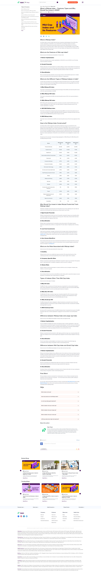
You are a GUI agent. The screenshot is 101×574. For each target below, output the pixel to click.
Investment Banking (64, 553)
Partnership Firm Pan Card (67, 570)
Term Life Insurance (41, 548)
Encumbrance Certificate (51, 544)
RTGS (69, 553)
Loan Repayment (62, 537)
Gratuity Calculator (41, 533)
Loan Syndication (69, 537)
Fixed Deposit (77, 560)
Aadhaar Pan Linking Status (60, 565)
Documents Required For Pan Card (58, 569)
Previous (20, 470)
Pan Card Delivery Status (24, 570)
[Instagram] (21, 516)
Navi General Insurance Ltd (78, 520)
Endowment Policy (67, 548)
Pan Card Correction (41, 569)
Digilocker (31, 565)
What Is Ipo (25, 541)
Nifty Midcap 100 (54, 542)
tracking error (51, 243)
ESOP (21, 561)
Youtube (64, 520)
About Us (42, 514)
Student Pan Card (75, 570)
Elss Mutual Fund (78, 541)
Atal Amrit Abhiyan (73, 549)
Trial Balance (73, 553)
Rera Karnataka (57, 545)
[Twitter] (27, 516)
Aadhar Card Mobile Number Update (48, 565)
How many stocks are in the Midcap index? (49, 396)
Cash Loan (53, 514)
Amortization (24, 545)
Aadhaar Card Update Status (43, 566)
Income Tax (24, 556)
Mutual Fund (54, 522)
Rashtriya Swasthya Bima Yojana (54, 561)
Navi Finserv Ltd (76, 518)
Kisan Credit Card (35, 554)
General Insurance (48, 548)
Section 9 (54, 556)
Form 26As (73, 556)
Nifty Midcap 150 (61, 542)
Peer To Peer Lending (76, 537)
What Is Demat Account (31, 541)
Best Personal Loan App (38, 537)
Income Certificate (60, 556)
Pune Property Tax (51, 545)
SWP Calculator (78, 531)
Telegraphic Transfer (45, 553)
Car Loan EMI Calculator (68, 532)
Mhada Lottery (76, 544)
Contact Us (43, 518)
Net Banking (36, 553)
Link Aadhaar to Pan (52, 570)
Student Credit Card (52, 553)
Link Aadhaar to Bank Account (60, 566)
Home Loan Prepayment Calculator (28, 534)
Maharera (65, 544)
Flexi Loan (31, 537)
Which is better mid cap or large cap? (48, 410)
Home (41, 6)
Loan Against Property (31, 545)
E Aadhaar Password (68, 565)
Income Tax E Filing (32, 556)
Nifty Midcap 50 (48, 542)
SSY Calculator (61, 531)
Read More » (25, 478)
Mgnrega (23, 560)
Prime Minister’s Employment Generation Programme (56, 560)
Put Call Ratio (46, 541)
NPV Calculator (72, 533)
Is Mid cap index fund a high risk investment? (50, 419)
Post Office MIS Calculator (38, 531)
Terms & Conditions (77, 516)
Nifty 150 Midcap (43, 383)
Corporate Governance (45, 520)
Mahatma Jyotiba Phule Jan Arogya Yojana (36, 549)
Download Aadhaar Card (37, 565)
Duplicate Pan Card (48, 569)
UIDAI (22, 565)
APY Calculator (66, 533)
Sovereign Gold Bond (39, 541)
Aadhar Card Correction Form (78, 565)
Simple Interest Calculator (22, 533)
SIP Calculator (55, 531)
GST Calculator (60, 532)
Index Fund (51, 541)
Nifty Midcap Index (42, 542)
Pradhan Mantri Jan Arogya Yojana (58, 548)
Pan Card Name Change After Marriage (35, 570)
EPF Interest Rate (26, 561)
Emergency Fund (29, 538)
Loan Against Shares (36, 538)
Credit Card (32, 553)
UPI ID (77, 553)
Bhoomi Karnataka (70, 544)
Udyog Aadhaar (35, 566)
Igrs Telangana (34, 544)
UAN (26, 560)
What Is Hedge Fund (29, 542)
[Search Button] (57, 2)
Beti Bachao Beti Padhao (70, 560)
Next (80, 470)
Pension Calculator (29, 532)
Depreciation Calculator (38, 534)
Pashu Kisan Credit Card (54, 538)
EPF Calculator (66, 531)
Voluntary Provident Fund (72, 561)
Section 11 (19, 558)
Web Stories (65, 516)
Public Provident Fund (67, 556)
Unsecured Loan (26, 537)
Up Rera (61, 545)
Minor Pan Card (75, 569)
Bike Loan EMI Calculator (77, 532)
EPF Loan (42, 538)
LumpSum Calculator (53, 532)
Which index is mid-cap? (46, 392)
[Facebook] (18, 516)
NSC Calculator (54, 533)
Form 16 (51, 556)
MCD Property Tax (38, 545)
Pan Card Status (24, 569)
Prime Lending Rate (62, 538)
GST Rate (35, 558)
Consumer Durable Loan (46, 537)
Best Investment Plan (44, 561)
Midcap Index (35, 542)
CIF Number (81, 553)
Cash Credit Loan (23, 538)
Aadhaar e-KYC (51, 566)
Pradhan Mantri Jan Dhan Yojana (34, 561)
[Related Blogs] (31, 465)
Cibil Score (23, 553)
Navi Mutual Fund (71, 381)
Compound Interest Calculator (32, 533)
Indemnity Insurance (41, 550)
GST (27, 556)
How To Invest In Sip (56, 541)
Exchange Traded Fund (21, 542)
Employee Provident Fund (32, 560)
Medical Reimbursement (48, 549)
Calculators (81, 507)
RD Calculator (46, 532)
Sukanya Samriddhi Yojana (41, 560)
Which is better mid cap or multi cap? (48, 414)
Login (78, 440)
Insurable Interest (74, 548)
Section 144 (27, 558)
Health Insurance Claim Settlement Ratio (30, 550)
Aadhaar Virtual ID (21, 566)
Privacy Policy (76, 514)
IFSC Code (27, 553)
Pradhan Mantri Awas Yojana (42, 544)
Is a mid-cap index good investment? (48, 401)
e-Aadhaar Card (78, 566)
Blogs (28, 2)
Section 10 (23, 558)
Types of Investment (64, 561)
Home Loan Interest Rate (26, 544)
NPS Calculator (72, 531)
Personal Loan (20, 507)
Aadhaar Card (26, 565)
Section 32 (32, 558)
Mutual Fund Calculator (22, 532)
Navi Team (50, 427)
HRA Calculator (48, 533)
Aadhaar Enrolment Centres (70, 566)
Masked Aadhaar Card (28, 566)
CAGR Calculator (60, 533)
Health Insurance (50, 507)
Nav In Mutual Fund (64, 541)
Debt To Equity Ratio (28, 554)
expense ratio (43, 234)
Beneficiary (59, 553)
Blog (44, 6)
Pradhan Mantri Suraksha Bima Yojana (31, 548)
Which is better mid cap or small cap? (48, 405)
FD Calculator (41, 532)
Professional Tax (79, 556)
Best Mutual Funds (71, 541)
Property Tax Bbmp (59, 544)
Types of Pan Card (59, 570)
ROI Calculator (78, 533)
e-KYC (40, 553)
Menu (82, 2)
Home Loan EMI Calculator (47, 531)
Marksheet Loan (47, 538)
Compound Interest (21, 554)
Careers (42, 516)
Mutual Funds (47, 6)
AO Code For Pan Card (68, 569)
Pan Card (29, 569)
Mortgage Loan (44, 545)
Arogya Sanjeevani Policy (65, 549)
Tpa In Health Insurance (57, 549)
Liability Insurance (48, 550)
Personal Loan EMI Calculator (28, 531)
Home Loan (35, 507)
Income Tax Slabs (46, 556)
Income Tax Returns (39, 556)
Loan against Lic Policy (55, 537)
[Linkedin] (24, 516)
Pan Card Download (34, 569)
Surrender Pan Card (45, 570)
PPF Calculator (36, 532)
